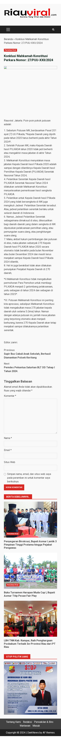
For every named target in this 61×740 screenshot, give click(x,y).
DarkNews (33, 732)
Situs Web (9, 462)
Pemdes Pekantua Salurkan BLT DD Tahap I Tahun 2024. (29, 367)
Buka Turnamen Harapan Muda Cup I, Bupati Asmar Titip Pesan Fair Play (30, 571)
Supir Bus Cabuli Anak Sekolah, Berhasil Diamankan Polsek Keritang (27, 354)
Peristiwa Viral (10, 50)
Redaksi (27, 721)
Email (8, 450)
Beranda (8, 39)
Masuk (36, 725)
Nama (8, 438)
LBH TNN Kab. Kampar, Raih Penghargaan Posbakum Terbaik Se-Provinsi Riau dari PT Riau (30, 619)
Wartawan (25, 725)
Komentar (10, 395)
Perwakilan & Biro (43, 721)
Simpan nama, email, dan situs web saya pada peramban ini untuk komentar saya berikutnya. (29, 478)
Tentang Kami (13, 721)
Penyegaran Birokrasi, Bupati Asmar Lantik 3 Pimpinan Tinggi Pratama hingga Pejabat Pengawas (30, 520)
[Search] (53, 29)
